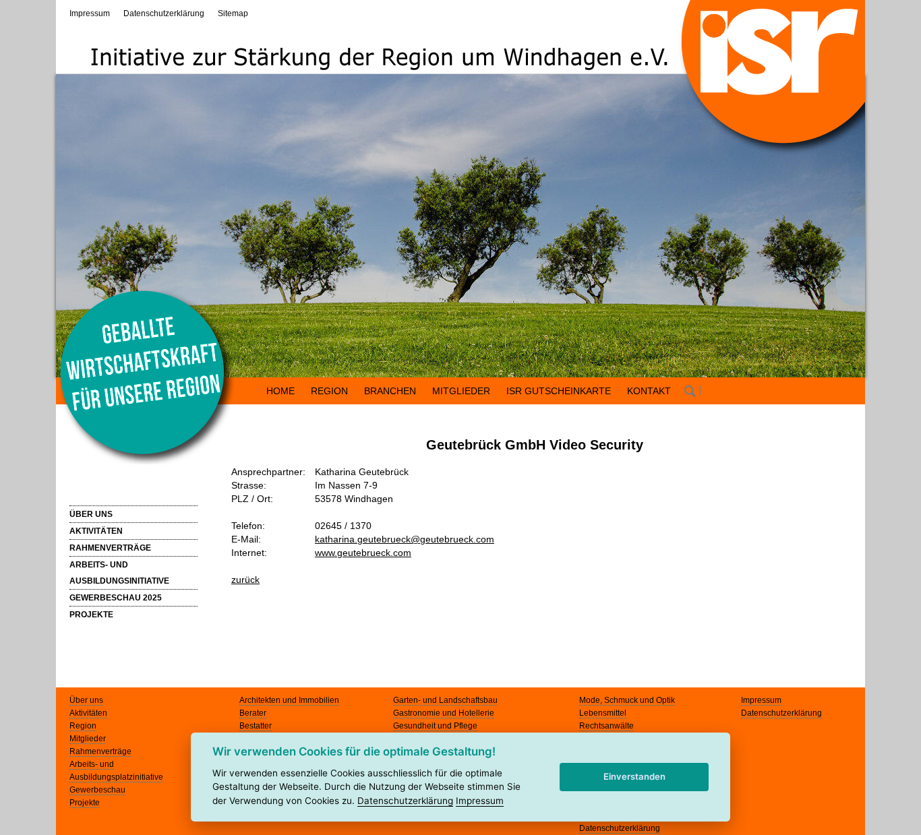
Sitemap (233, 13)
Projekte (84, 802)
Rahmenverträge (100, 751)
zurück (245, 579)
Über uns (86, 700)
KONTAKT (649, 390)
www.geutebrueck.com (363, 552)
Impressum (89, 13)
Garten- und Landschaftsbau (445, 700)
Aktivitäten (88, 713)
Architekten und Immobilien (289, 700)
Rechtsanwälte (606, 726)
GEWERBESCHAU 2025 (115, 597)
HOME (280, 390)
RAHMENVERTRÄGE (110, 548)
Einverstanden (634, 776)
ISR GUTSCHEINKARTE (558, 390)
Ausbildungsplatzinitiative (116, 777)
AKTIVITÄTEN (96, 531)
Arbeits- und (91, 764)
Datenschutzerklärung (163, 13)
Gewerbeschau (97, 790)
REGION (329, 390)
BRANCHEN (390, 390)
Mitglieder (87, 738)
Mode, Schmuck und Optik (627, 700)
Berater (252, 713)
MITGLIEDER (461, 390)
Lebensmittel (602, 713)
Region (82, 726)
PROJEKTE (91, 614)
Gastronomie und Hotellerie (443, 713)
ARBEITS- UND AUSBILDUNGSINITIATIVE (119, 573)
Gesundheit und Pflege (435, 726)
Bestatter (255, 726)
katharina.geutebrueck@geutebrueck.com (404, 539)
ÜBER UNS (91, 514)
